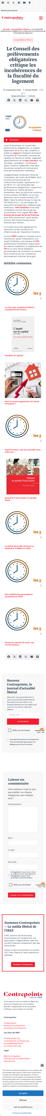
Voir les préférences (23, 1107)
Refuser (23, 1100)
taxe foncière (31, 161)
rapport (17, 153)
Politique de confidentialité (21, 1113)
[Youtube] (24, 2)
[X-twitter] (13, 2)
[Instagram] (8, 2)
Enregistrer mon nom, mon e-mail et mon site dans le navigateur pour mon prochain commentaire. (23, 875)
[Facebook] (2, 2)
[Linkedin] (19, 2)
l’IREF (14, 236)
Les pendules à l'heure (20, 29)
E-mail (11, 850)
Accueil (6, 29)
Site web (12, 862)
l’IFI (5, 249)
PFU (37, 241)
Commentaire (15, 804)
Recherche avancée (9, 10)
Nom (11, 838)
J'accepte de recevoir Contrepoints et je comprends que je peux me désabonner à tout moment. (24, 742)
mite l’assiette (22, 208)
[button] (42, 1065)
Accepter (23, 1093)
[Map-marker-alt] (29, 2)
